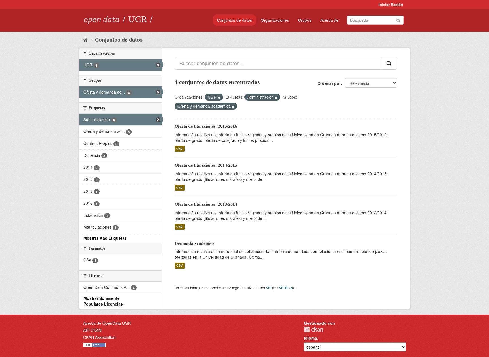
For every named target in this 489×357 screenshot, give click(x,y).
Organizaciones (275, 20)
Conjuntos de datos (234, 20)
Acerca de (329, 20)
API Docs (286, 287)
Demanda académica (195, 243)
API (268, 287)
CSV (179, 148)
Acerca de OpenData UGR (107, 323)
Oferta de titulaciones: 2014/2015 (206, 165)
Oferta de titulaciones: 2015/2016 (206, 126)
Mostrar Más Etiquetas (105, 238)
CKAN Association (99, 337)
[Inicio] (85, 39)
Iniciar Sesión (391, 4)
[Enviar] (398, 19)
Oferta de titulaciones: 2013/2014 (206, 204)
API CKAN (92, 330)
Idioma (310, 338)
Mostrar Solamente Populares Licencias (103, 301)
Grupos (304, 20)
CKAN (313, 329)
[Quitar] (219, 97)
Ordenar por (329, 83)
